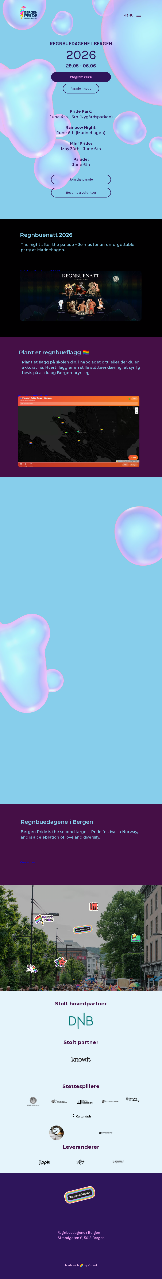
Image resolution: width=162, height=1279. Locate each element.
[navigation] (139, 16)
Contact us (28, 862)
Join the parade (81, 179)
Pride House (53, 687)
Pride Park (52, 788)
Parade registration (58, 590)
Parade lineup (81, 88)
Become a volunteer (81, 193)
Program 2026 (81, 77)
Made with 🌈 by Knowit (81, 1265)
